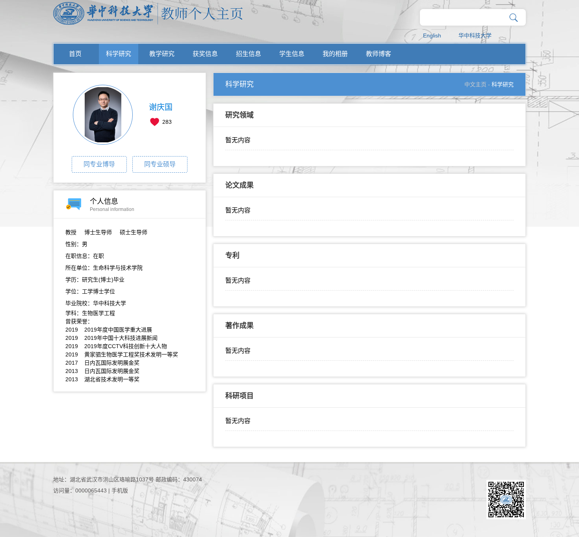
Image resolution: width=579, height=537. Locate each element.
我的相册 (335, 53)
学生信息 (291, 53)
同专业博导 (99, 164)
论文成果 (239, 185)
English (432, 35)
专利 (232, 255)
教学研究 (161, 53)
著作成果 (239, 326)
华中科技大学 (475, 35)
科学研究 (118, 53)
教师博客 (378, 53)
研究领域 (239, 115)
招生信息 (248, 53)
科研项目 (239, 396)
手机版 (119, 490)
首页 (75, 53)
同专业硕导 (160, 164)
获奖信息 (205, 53)
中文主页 (475, 84)
